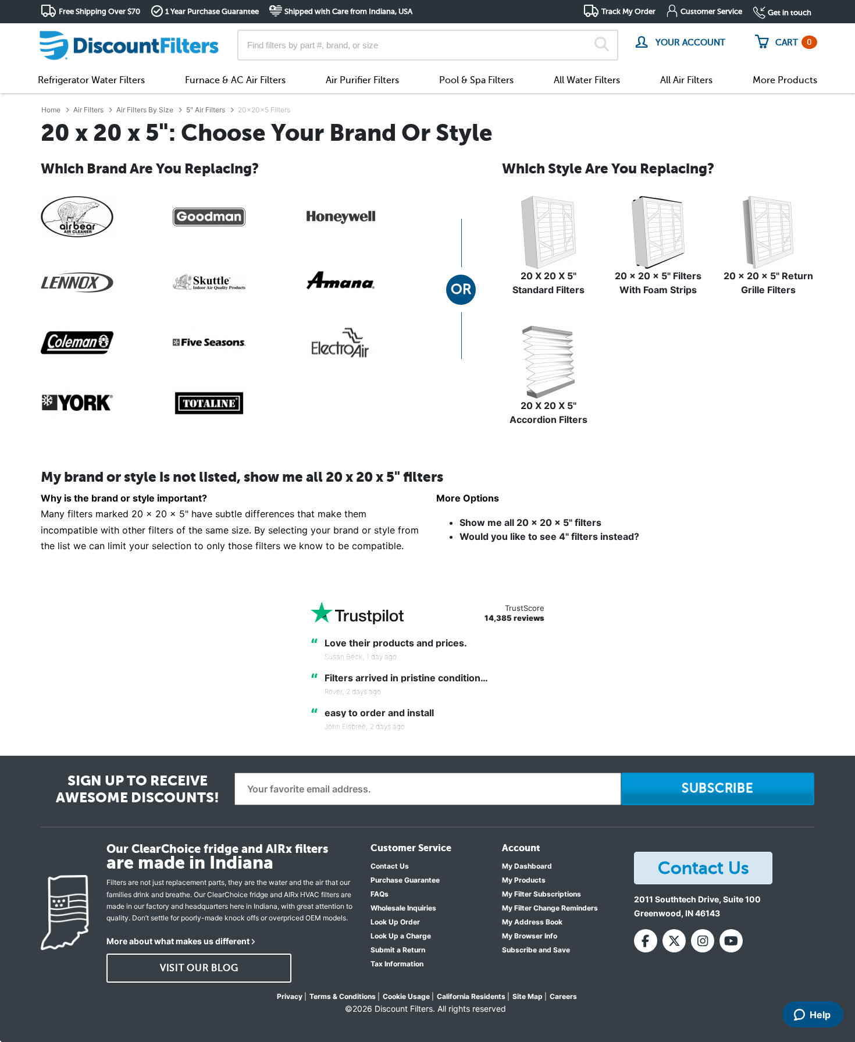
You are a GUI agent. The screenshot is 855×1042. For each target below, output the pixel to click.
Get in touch (789, 12)
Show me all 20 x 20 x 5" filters (530, 522)
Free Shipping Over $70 (99, 11)
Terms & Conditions (342, 996)
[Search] (602, 45)
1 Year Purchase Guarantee (212, 11)
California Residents (471, 996)
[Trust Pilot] (357, 613)
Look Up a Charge (400, 935)
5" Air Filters (205, 109)
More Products (785, 80)
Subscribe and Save (536, 949)
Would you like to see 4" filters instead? (549, 536)
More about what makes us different (178, 941)
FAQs (379, 894)
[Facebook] (645, 940)
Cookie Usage (406, 996)
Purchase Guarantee (405, 880)
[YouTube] (731, 940)
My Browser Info (529, 935)
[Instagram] (702, 940)
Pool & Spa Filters (476, 80)
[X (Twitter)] (674, 940)
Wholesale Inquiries (403, 908)
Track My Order (628, 11)
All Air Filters (686, 80)
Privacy (289, 996)
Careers (563, 996)
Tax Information (396, 963)
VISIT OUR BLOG (199, 968)
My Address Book (532, 921)
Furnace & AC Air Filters (235, 80)
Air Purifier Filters (362, 80)
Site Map (527, 996)
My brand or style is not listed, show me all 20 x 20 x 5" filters (242, 477)
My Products (524, 880)
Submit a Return (397, 949)
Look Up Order (395, 921)
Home (50, 109)
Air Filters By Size (144, 109)
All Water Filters (587, 80)
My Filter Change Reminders (550, 908)
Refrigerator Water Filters (91, 80)
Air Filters (88, 109)
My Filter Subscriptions (541, 894)
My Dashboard (527, 866)
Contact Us (389, 866)
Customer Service (711, 11)
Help (820, 1014)
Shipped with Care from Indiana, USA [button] (348, 11)
